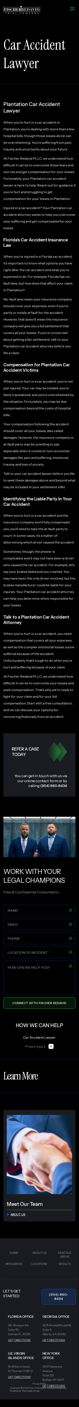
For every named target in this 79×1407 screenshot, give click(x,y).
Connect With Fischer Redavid (39, 1003)
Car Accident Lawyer (39, 1037)
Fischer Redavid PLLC (25, 676)
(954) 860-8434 (58, 1296)
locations (39, 1264)
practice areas (64, 1254)
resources (14, 1264)
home (14, 1253)
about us (18, 1214)
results (65, 1264)
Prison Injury (35, 1046)
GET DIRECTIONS (19, 1340)
